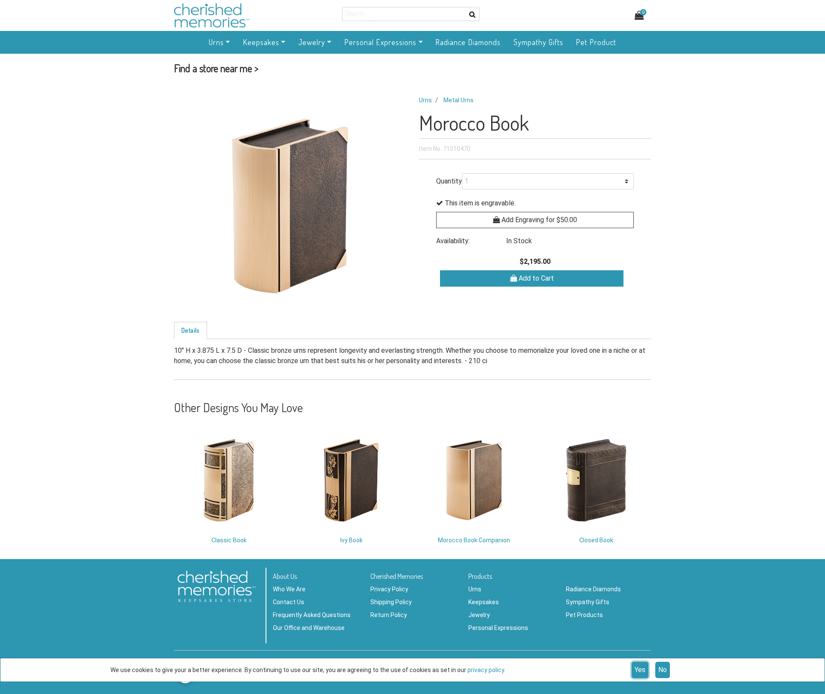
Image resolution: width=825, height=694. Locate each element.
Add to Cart (535, 278)
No (662, 670)
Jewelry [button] (311, 42)
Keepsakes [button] (261, 42)
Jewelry (479, 614)
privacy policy (486, 669)
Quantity (449, 181)
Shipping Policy (391, 602)
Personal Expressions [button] (380, 42)
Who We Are (289, 589)
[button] (216, 70)
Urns (425, 100)
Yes (640, 670)
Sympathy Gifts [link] (538, 42)
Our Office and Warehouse (309, 627)
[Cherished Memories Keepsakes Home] (249, 15)
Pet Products (584, 614)
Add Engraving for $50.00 (538, 220)
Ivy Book (351, 540)
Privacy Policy (389, 589)
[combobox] (411, 14)
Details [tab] (190, 330)
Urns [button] (216, 42)
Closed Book (596, 540)
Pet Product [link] (596, 42)
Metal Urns (458, 100)
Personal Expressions (498, 627)
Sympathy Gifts (587, 602)
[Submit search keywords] (472, 14)
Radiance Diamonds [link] (468, 42)
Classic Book (229, 540)
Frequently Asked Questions (312, 614)
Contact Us (288, 602)
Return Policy (388, 614)
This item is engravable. (479, 203)
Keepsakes (483, 602)
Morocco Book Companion (474, 540)
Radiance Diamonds (593, 589)
